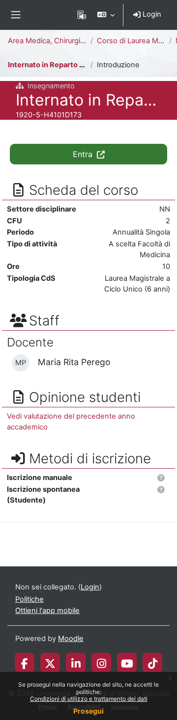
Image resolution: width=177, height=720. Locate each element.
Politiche (29, 599)
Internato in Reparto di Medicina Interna (77, 64)
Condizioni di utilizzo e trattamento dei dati (89, 698)
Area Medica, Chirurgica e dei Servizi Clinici (80, 40)
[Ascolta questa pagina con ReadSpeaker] (82, 14)
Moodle (71, 638)
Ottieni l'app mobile (47, 610)
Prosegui (88, 711)
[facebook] (24, 662)
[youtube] (127, 662)
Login (151, 14)
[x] (50, 662)
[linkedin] (76, 662)
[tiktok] (152, 662)
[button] (106, 14)
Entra (84, 154)
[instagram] (101, 662)
